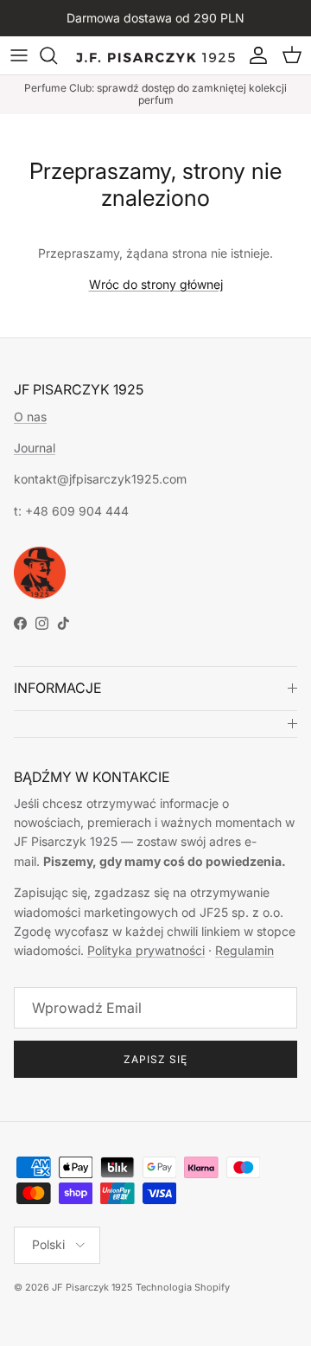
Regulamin (244, 950)
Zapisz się (155, 1059)
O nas (30, 416)
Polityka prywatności (146, 950)
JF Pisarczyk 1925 (92, 1287)
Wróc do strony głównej (156, 284)
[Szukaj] (57, 55)
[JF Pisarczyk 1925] (155, 55)
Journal (34, 447)
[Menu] (19, 55)
